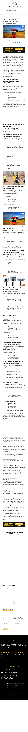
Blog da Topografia (20, 654)
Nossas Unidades (6, 656)
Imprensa (3, 662)
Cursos (16, 658)
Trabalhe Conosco (6, 660)
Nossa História (5, 654)
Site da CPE (19, 6)
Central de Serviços (20, 656)
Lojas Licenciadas (6, 658)
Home (8, 6)
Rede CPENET (18, 660)
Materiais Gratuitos (12, 6)
